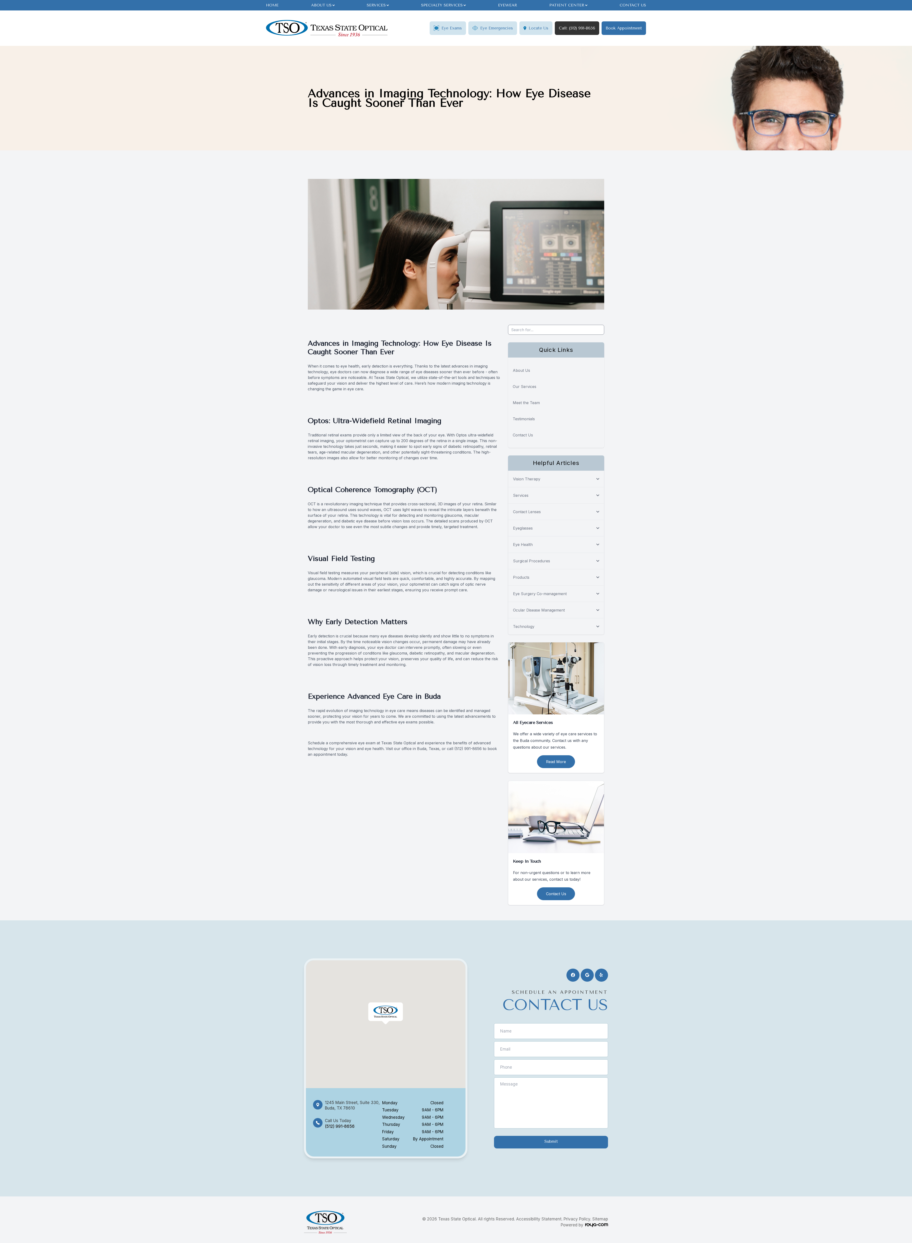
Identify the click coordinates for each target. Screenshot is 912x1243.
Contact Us (633, 5)
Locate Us (538, 28)
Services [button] (376, 5)
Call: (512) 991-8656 (577, 28)
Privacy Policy (577, 1219)
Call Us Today (340, 1123)
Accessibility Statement (538, 1219)
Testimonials (524, 418)
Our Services (524, 386)
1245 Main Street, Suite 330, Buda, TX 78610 (352, 1105)
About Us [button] (321, 5)
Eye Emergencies (496, 28)
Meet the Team (526, 402)
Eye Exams (452, 28)
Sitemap (600, 1219)
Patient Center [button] (566, 5)
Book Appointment (624, 28)
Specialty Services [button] (442, 5)
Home (272, 5)
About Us (521, 370)
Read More (556, 761)
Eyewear (507, 5)
